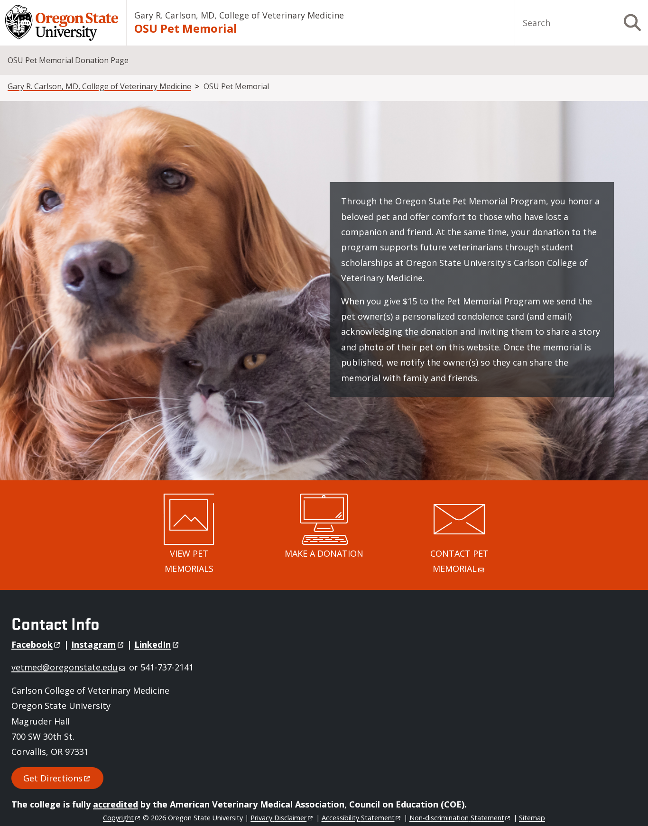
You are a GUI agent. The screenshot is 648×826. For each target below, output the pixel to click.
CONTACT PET (459, 561)
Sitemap (532, 817)
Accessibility (358, 817)
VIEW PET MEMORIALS (189, 561)
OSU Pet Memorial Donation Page (68, 60)
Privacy (278, 817)
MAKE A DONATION (324, 553)
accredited (115, 804)
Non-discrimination (456, 817)
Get (53, 778)
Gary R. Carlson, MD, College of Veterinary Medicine (239, 15)
